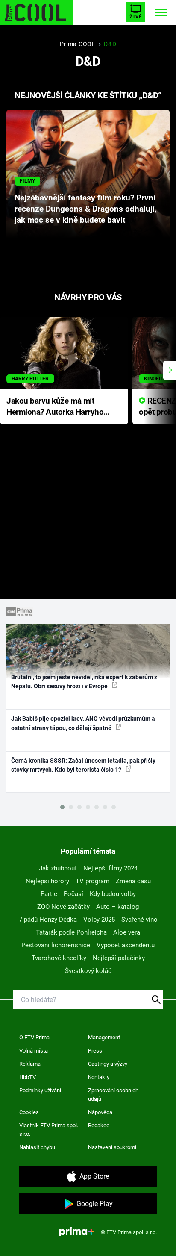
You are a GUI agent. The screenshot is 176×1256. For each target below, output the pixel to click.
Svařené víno (139, 919)
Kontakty (98, 1077)
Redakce (98, 1125)
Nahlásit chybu (37, 1147)
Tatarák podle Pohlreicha (71, 932)
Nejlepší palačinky (119, 958)
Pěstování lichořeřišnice (55, 945)
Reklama (30, 1064)
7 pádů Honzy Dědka (48, 919)
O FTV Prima (34, 1037)
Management (104, 1037)
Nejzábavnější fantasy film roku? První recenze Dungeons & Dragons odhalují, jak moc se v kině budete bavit (86, 209)
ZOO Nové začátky (63, 907)
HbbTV (27, 1077)
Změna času (133, 881)
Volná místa (33, 1050)
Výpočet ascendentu (126, 945)
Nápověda (100, 1112)
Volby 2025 (99, 919)
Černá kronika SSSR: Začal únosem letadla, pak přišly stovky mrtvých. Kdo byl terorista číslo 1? (83, 765)
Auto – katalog (117, 907)
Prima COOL (78, 44)
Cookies (29, 1112)
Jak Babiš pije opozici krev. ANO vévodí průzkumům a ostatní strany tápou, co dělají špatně (83, 723)
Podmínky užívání (40, 1090)
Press (95, 1050)
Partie (49, 894)
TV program (92, 881)
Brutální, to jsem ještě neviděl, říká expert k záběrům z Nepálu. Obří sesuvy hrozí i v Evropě (84, 682)
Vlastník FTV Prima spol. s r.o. (48, 1129)
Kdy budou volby (113, 894)
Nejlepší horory (47, 881)
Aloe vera (126, 932)
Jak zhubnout (58, 868)
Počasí (73, 894)
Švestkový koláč (88, 971)
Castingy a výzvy (107, 1064)
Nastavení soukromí (112, 1147)
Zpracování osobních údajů (113, 1094)
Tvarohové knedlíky (59, 958)
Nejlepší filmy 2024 (110, 868)
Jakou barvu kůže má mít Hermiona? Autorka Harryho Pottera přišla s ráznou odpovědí (54, 407)
